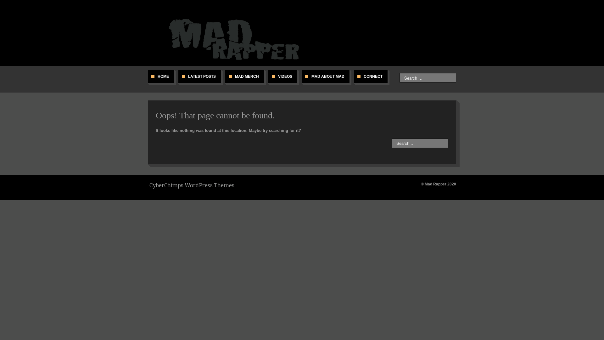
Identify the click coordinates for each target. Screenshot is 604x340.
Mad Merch (247, 76)
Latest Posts (202, 76)
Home (163, 76)
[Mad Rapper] (236, 39)
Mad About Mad (327, 76)
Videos (285, 76)
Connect (373, 76)
